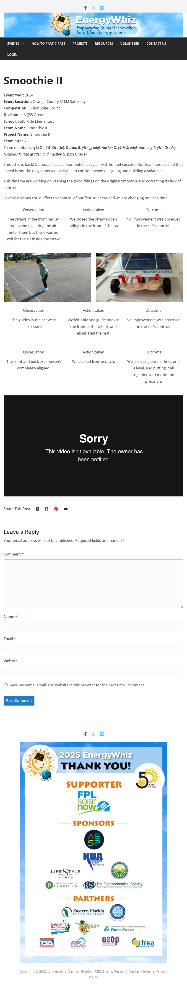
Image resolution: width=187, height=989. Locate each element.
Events (13, 43)
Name (10, 616)
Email (10, 638)
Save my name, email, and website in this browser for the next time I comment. (77, 685)
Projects (80, 43)
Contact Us (156, 43)
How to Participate (48, 43)
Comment (14, 554)
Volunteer (129, 43)
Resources (104, 43)
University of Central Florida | (71, 971)
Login (12, 54)
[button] (21, 43)
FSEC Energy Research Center (117, 971)
